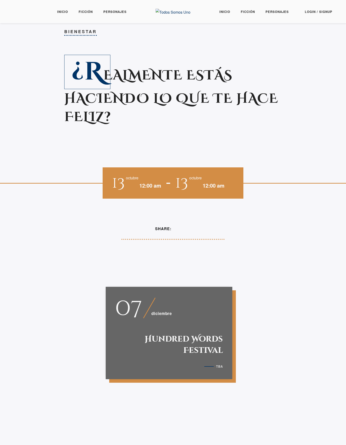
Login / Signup (318, 11)
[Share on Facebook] (177, 228)
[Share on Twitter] (184, 228)
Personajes (115, 11)
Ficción (86, 11)
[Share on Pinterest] (191, 228)
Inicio (62, 11)
